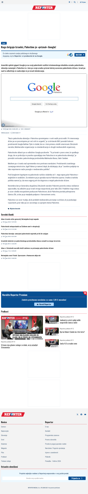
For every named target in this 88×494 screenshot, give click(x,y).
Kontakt (47, 431)
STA (4, 129)
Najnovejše (5, 431)
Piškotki (47, 457)
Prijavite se (76, 478)
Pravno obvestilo (50, 440)
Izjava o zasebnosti (51, 453)
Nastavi (79, 55)
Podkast (4, 457)
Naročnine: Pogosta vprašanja (55, 448)
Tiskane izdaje (6, 461)
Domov (3, 427)
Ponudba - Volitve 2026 (53, 461)
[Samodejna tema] (69, 2)
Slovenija (4, 435)
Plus (2, 453)
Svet (3, 43)
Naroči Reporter (45, 304)
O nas (47, 427)
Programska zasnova (52, 435)
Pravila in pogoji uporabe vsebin (55, 444)
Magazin (4, 448)
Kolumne (4, 444)
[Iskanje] (74, 2)
